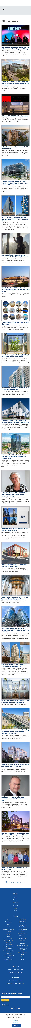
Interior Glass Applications (22, 922)
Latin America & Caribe (22, 930)
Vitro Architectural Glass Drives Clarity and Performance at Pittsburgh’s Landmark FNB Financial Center (13, 456)
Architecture (8, 922)
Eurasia (8, 931)
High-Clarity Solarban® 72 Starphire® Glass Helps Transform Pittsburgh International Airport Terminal (15, 289)
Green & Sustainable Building (8, 956)
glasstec (8, 953)
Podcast (22, 943)
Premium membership (15, 981)
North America (22, 938)
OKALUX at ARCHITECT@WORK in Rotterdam (14, 116)
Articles (15, 905)
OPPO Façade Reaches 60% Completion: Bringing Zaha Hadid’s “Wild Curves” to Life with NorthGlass (15, 630)
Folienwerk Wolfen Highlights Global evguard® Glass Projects (15, 323)
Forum (15, 910)
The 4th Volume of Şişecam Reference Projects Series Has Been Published (14, 529)
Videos (22, 957)
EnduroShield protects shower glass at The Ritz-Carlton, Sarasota (15, 148)
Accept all (16, 1025)
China (8, 927)
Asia (8, 924)
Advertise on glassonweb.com (15, 983)
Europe (9, 934)
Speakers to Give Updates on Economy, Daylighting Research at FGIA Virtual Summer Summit (14, 798)
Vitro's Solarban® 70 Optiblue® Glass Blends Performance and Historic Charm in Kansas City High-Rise (14, 219)
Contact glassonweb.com (15, 972)
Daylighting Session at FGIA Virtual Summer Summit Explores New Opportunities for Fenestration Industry (14, 494)
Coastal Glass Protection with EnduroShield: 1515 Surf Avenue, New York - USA (14, 665)
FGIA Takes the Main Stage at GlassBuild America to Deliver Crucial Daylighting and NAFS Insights (15, 48)
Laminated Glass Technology (22, 926)
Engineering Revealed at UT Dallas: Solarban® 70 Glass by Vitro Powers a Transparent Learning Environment (15, 83)
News (15, 897)
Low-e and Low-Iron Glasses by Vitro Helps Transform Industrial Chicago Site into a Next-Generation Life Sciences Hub (14, 183)
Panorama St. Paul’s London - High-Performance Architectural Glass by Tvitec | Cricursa (15, 765)
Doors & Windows (8, 929)
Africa (8, 919)
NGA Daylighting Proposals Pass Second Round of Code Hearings (15, 868)
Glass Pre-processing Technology (8, 947)
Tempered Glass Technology (22, 948)
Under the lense (22, 952)
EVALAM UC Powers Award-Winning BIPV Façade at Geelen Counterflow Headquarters (15, 356)
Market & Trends (22, 933)
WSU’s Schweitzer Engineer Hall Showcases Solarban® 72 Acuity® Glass (13, 565)
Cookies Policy (15, 1020)
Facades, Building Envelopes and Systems (8, 940)
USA (22, 954)
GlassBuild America (8, 951)
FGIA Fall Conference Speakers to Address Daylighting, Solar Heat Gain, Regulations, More (15, 256)
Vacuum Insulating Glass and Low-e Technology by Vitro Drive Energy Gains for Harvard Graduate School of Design (15, 731)
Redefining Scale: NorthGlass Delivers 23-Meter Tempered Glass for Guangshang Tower (15, 598)
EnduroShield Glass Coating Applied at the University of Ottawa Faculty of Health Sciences (15, 421)
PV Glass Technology (22, 945)
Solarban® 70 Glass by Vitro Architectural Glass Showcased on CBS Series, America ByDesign (15, 834)
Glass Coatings (8, 944)
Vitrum (22, 959)
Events (8, 936)
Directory (15, 900)
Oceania (22, 941)
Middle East (22, 936)
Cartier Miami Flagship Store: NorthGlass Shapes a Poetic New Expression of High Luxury (15, 701)
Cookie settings (15, 1022)
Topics (15, 908)
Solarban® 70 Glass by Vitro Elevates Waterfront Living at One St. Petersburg (15, 388)
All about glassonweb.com (15, 969)
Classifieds (15, 902)
